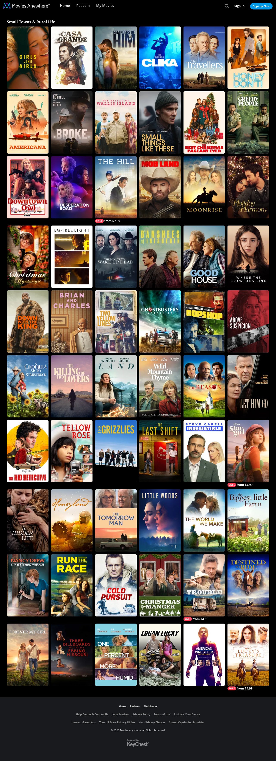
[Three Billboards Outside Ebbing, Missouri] (72, 655)
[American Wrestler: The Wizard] (204, 655)
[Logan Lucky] (160, 655)
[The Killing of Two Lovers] (72, 386)
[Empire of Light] (72, 257)
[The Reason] (204, 386)
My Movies (105, 5)
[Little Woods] (160, 520)
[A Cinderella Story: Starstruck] (28, 386)
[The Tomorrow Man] (116, 520)
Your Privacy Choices (152, 722)
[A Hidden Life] (28, 520)
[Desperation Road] (72, 187)
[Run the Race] (72, 585)
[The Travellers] (204, 57)
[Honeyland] (72, 520)
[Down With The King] (28, 321)
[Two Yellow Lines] (116, 321)
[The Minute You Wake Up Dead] (116, 257)
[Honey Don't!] (248, 57)
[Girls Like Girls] (28, 57)
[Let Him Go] (248, 386)
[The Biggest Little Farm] (248, 520)
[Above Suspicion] (248, 321)
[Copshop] (204, 321)
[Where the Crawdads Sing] (248, 257)
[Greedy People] (248, 122)
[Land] (116, 386)
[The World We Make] (204, 520)
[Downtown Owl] (28, 187)
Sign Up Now (261, 6)
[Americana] (28, 122)
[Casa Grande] (72, 57)
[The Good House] (204, 257)
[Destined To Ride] (248, 585)
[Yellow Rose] (72, 451)
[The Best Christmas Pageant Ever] (204, 122)
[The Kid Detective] (28, 451)
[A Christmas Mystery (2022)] (28, 257)
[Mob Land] (160, 187)
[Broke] (72, 122)
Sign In (239, 6)
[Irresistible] (204, 451)
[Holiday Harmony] (248, 187)
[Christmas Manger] (160, 585)
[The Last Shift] (160, 451)
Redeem (83, 5)
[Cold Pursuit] (116, 585)
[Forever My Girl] (28, 655)
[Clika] (160, 57)
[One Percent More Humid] (116, 655)
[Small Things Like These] (160, 122)
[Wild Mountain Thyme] (160, 386)
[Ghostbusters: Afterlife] (160, 321)
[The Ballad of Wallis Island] (116, 122)
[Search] (227, 6)
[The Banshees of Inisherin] (160, 257)
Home (65, 5)
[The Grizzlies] (116, 451)
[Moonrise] (204, 187)
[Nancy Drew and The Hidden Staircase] (28, 585)
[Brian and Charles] (72, 321)
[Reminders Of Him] (116, 57)
